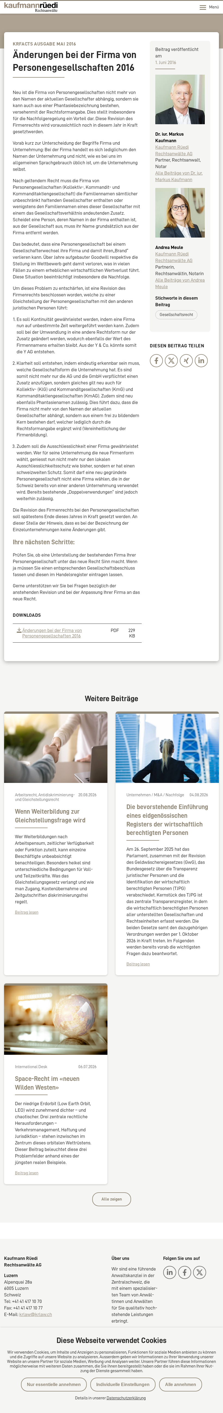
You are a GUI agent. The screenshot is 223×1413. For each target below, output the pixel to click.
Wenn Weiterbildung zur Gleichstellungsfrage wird (50, 816)
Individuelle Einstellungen (123, 1384)
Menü (214, 7)
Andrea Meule (169, 247)
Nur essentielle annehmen (54, 1384)
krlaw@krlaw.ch (35, 1314)
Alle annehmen (180, 1384)
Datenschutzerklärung (126, 1398)
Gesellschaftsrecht (176, 314)
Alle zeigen (111, 1199)
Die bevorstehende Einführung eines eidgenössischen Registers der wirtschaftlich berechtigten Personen (167, 820)
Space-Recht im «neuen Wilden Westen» (47, 1083)
